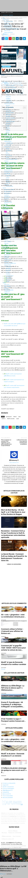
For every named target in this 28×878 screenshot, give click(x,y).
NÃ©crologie (7, 223)
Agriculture (8, 110)
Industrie (8, 130)
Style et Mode (7, 265)
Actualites (5, 82)
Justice (7, 177)
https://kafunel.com (14, 462)
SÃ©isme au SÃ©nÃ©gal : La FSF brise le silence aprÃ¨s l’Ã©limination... (12, 688)
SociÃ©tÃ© (7, 173)
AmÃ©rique (8, 150)
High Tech (6, 238)
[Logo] (12, 94)
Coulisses (8, 274)
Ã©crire (15, 416)
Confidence (7, 216)
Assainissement (9, 137)
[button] (3, 78)
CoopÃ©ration (9, 143)
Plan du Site (7, 30)
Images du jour (7, 259)
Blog (4, 18)
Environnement (7, 136)
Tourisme (8, 182)
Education (6, 134)
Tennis (5, 205)
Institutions (8, 168)
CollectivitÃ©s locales (11, 162)
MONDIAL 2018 (8, 202)
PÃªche (7, 132)
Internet (6, 239)
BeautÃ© (8, 116)
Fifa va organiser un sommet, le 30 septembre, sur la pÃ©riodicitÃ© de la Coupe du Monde (6, 442)
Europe (7, 153)
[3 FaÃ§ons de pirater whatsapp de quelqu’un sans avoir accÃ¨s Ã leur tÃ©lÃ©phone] (14, 762)
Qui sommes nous (8, 21)
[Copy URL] (13, 430)
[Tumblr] (20, 427)
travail (17, 418)
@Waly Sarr (3, 873)
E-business (7, 236)
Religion (8, 180)
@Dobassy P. (14, 460)
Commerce (8, 119)
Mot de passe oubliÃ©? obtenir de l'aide (11, 54)
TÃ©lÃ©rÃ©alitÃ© (8, 290)
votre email (3, 63)
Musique (6, 288)
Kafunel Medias (8, 25)
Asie (7, 152)
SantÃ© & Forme (8, 171)
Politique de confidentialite (12, 28)
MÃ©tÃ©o (8, 139)
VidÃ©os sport (7, 293)
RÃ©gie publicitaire (6, 836)
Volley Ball (6, 207)
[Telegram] (24, 427)
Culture (6, 93)
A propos (6, 23)
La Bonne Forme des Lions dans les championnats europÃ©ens (22, 442)
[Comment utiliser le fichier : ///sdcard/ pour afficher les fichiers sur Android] (14, 623)
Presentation (6, 19)
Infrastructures (9, 186)
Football (6, 200)
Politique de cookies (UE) (8, 839)
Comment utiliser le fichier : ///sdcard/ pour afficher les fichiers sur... (12, 631)
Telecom (6, 243)
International (7, 146)
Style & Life (8, 279)
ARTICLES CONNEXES (11, 491)
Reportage (6, 256)
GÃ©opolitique (7, 141)
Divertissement (7, 218)
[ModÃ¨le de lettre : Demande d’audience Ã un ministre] (14, 748)
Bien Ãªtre (8, 270)
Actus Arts (8, 96)
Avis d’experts (7, 250)
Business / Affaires (10, 118)
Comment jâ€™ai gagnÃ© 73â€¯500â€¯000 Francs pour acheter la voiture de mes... (13, 648)
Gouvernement (9, 166)
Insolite (6, 222)
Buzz (5, 211)
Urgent (7, 91)
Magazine (6, 261)
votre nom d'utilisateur (6, 46)
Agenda (8, 105)
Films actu (6, 284)
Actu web (6, 234)
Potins (5, 227)
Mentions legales (8, 27)
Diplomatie (8, 144)
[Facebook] (3, 427)
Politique (6, 161)
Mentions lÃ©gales (12, 830)
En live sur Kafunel (10, 89)
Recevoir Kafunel (7, 36)
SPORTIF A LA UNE (9, 189)
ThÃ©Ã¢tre (8, 100)
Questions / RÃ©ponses (10, 263)
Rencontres (8, 277)
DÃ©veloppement (10, 121)
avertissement (9, 416)
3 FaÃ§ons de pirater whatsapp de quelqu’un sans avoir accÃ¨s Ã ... (13, 770)
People (6, 225)
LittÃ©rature (9, 101)
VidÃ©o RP (7, 291)
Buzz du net (7, 214)
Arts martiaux (7, 191)
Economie (6, 109)
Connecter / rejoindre (8, 15)
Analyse (6, 248)
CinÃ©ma (8, 98)
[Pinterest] (10, 427)
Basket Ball (7, 193)
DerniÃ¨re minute (10, 85)
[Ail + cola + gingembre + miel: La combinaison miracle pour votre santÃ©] (14, 609)
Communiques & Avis (9, 103)
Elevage (8, 125)
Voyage (7, 281)
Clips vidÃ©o (7, 286)
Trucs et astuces (8, 231)
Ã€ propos (4, 832)
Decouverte (5, 247)
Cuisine (7, 272)
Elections (8, 164)
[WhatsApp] (13, 427)
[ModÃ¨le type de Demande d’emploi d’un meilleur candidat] (14, 656)
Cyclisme (6, 195)
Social (7, 179)
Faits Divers (7, 220)
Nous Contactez (17, 836)
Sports (4, 188)
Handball (6, 198)
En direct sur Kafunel (11, 87)
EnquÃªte (6, 257)
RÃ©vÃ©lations (8, 229)
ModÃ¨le (3, 418)
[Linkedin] (17, 427)
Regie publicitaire (8, 32)
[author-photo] (14, 458)
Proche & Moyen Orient (11, 159)
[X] (6, 427)
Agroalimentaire (9, 112)
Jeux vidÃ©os (7, 241)
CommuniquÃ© (9, 107)
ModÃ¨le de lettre (10, 418)
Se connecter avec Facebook (9, 52)
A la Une (6, 84)
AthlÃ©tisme (7, 196)
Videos (4, 282)
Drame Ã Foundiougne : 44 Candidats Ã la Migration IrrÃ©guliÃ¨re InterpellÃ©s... (12, 704)
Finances (8, 128)
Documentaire (7, 254)
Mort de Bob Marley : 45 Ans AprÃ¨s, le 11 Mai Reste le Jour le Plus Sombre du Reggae (13, 512)
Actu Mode (8, 266)
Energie (7, 127)
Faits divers (5, 209)
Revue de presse (8, 170)
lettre (19, 416)
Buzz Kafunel (7, 213)
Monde (7, 157)
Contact (5, 34)
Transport (6, 184)
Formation (8, 175)
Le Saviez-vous (9, 275)
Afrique (7, 148)
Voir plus (3, 669)
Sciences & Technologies (9, 232)
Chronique (6, 252)
